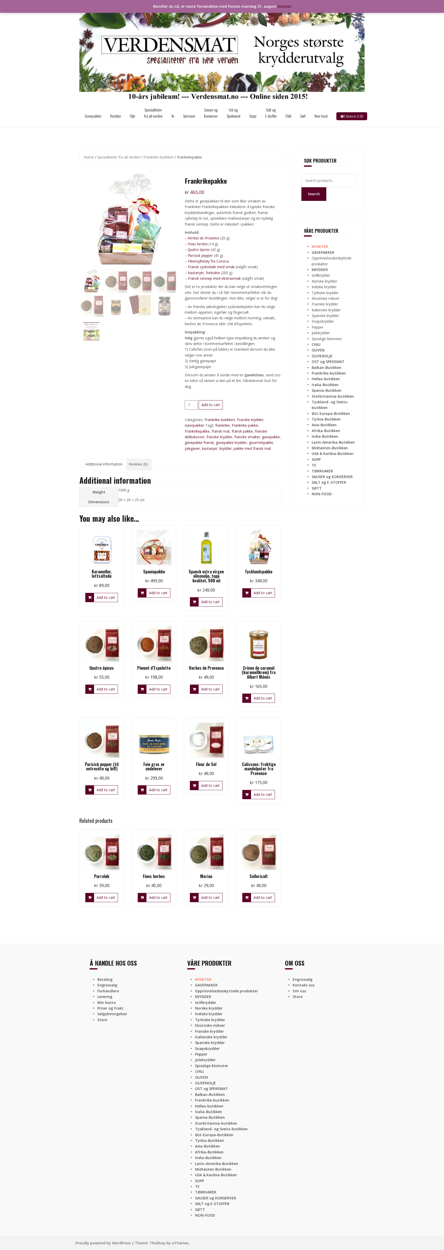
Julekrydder (321, 332)
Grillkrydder (321, 275)
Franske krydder (250, 419)
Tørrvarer (189, 116)
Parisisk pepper (200, 255)
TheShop (157, 1242)
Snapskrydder (323, 321)
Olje (132, 116)
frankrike (222, 425)
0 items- (353, 116)
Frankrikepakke (197, 431)
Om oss (299, 990)
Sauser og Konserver (211, 113)
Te (172, 116)
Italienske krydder (326, 309)
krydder (225, 448)
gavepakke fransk (199, 442)
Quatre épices (199, 249)
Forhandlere (108, 990)
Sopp (252, 116)
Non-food (321, 116)
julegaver (192, 448)
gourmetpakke (261, 442)
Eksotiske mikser (325, 298)
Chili (288, 116)
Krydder (115, 116)
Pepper (317, 327)
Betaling (105, 979)
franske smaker (247, 436)
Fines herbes (198, 243)
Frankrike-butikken (158, 157)
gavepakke (271, 436)
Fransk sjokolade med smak (211, 266)
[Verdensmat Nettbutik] (222, 52)
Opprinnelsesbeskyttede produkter (226, 990)
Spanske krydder (325, 315)
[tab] (104, 464)
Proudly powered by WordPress (103, 1242)
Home (89, 157)
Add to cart (210, 404)
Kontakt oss (303, 985)
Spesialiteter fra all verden (153, 113)
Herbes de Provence (203, 238)
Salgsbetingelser (112, 1013)
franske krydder (219, 436)
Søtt (303, 116)
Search (314, 193)
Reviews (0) (138, 464)
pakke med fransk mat (252, 448)
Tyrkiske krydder (325, 292)
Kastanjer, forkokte (204, 272)
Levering (104, 996)
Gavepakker (93, 116)
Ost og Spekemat (233, 113)
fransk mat (221, 431)
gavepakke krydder (231, 442)
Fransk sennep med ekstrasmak (214, 278)
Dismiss (284, 6)
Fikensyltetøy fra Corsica (208, 261)
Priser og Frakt (110, 1008)
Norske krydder (324, 281)
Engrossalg (107, 985)
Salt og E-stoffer (271, 113)
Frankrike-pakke (245, 425)
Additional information (104, 464)
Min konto (106, 1002)
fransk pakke (242, 431)
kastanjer (209, 448)
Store (102, 1019)
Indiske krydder (324, 286)
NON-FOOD (322, 493)
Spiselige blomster (327, 338)
